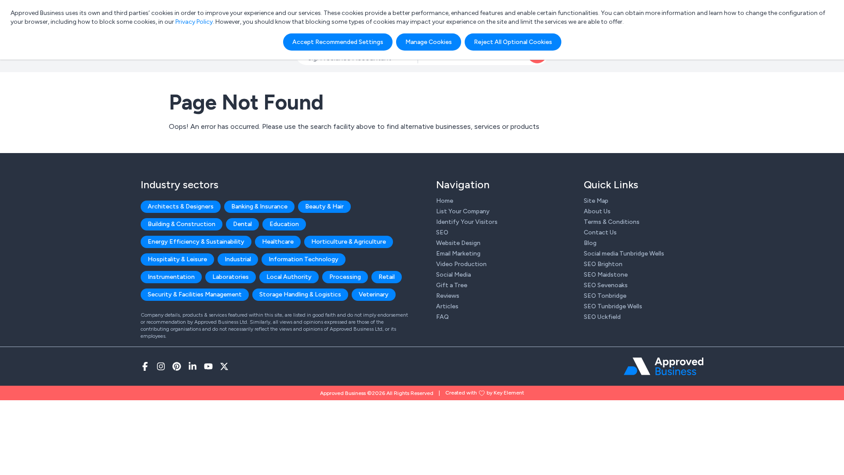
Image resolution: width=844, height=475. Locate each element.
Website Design (458, 243)
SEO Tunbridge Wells (613, 306)
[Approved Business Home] (663, 366)
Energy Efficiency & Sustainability (196, 241)
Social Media (453, 274)
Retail (386, 277)
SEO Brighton (603, 264)
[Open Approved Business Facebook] (145, 366)
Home (444, 201)
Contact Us (600, 232)
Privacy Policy (194, 22)
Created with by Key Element (484, 393)
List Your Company (463, 211)
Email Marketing (458, 253)
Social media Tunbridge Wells (624, 253)
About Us (597, 211)
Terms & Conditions (612, 222)
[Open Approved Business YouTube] (208, 366)
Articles (447, 306)
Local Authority (289, 277)
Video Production (461, 264)
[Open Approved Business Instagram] (160, 366)
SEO (442, 232)
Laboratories (230, 277)
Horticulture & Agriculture (348, 241)
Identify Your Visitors (467, 222)
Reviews (447, 296)
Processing (345, 277)
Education (284, 224)
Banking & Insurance (259, 206)
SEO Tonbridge (605, 296)
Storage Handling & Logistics (300, 294)
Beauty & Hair (324, 206)
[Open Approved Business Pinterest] (176, 366)
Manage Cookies (428, 42)
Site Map (596, 201)
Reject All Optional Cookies (513, 42)
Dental (242, 224)
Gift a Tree (451, 285)
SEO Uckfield (602, 317)
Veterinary (374, 294)
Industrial (238, 259)
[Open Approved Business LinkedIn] (192, 366)
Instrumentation (171, 277)
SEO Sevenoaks (606, 285)
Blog (590, 243)
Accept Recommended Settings (337, 42)
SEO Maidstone (606, 274)
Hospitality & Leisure (177, 259)
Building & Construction (181, 224)
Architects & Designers (181, 206)
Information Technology (303, 259)
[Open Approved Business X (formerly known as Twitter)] (224, 366)
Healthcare (278, 241)
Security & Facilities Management (195, 294)
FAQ (442, 317)
